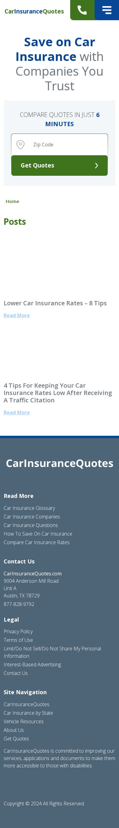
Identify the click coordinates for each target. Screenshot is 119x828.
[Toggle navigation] (107, 10)
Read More (17, 315)
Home (12, 201)
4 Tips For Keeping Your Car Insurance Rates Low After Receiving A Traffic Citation (58, 392)
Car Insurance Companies (32, 516)
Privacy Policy (18, 631)
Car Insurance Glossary (29, 508)
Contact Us (16, 673)
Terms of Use (18, 640)
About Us (14, 730)
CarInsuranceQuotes (26, 704)
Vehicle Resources (24, 721)
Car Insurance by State (28, 712)
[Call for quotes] (83, 10)
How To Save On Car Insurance (38, 533)
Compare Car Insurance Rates (37, 542)
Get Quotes (37, 165)
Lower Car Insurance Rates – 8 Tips (55, 303)
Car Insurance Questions (31, 525)
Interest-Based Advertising (32, 664)
